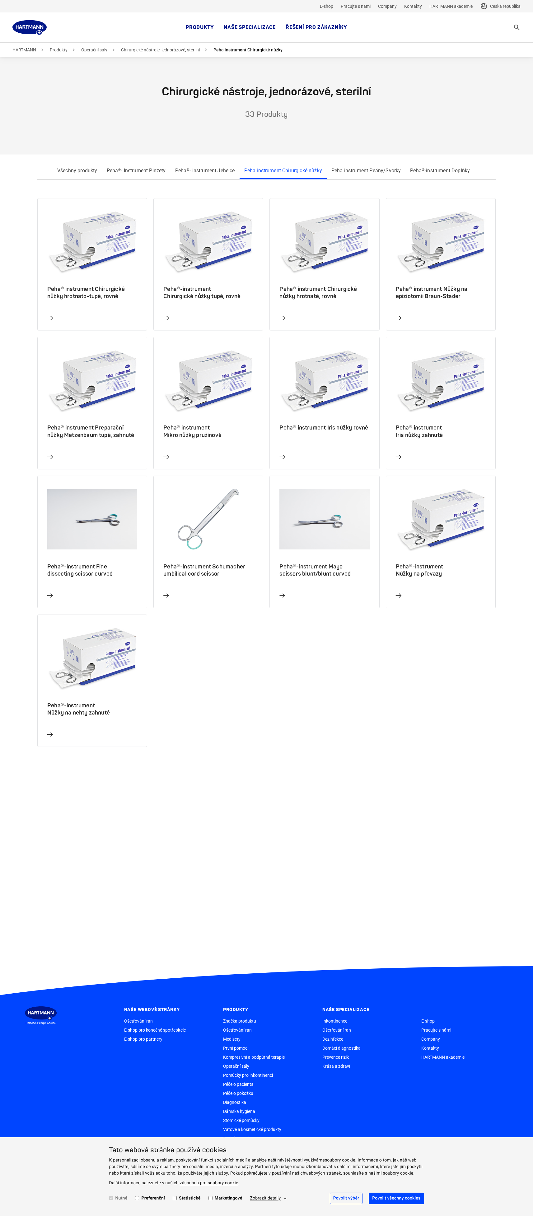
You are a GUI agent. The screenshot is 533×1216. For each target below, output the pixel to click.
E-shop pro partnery (143, 1039)
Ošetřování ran (138, 1021)
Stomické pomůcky (241, 1120)
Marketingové (228, 1198)
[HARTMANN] (29, 27)
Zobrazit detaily (265, 1198)
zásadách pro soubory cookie (209, 1182)
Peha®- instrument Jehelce (205, 170)
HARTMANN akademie (451, 6)
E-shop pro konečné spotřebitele (155, 1030)
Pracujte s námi (356, 6)
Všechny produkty (77, 170)
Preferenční (153, 1198)
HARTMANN (24, 49)
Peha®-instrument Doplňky (440, 170)
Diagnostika (234, 1102)
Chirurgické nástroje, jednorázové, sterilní (160, 49)
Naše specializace (250, 27)
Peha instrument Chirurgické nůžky (283, 170)
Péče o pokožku (238, 1093)
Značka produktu (239, 1021)
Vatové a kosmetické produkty (252, 1129)
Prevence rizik (335, 1057)
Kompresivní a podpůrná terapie (254, 1057)
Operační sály (94, 49)
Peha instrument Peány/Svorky (366, 170)
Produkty (200, 27)
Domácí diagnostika (341, 1048)
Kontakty (413, 6)
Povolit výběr (346, 1198)
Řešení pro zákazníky (316, 27)
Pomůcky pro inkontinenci (248, 1075)
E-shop (326, 6)
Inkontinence (334, 1021)
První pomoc (235, 1048)
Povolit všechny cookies (396, 1198)
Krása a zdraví (336, 1066)
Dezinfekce (332, 1039)
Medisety (232, 1039)
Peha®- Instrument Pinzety (136, 170)
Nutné (121, 1198)
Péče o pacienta (238, 1084)
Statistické (189, 1198)
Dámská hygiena (239, 1111)
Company (387, 6)
